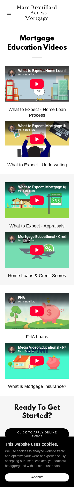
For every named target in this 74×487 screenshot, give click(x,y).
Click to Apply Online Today (37, 434)
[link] (37, 18)
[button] (10, 13)
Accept (37, 477)
